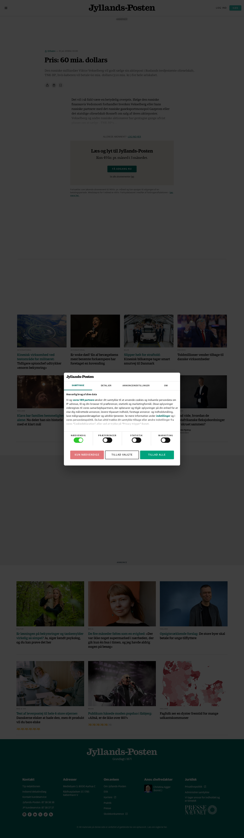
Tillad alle (157, 454)
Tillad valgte (122, 454)
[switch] (107, 440)
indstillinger (163, 415)
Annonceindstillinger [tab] (136, 386)
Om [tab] (166, 386)
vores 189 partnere (83, 399)
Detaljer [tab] (106, 386)
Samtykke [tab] (78, 385)
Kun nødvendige (87, 454)
